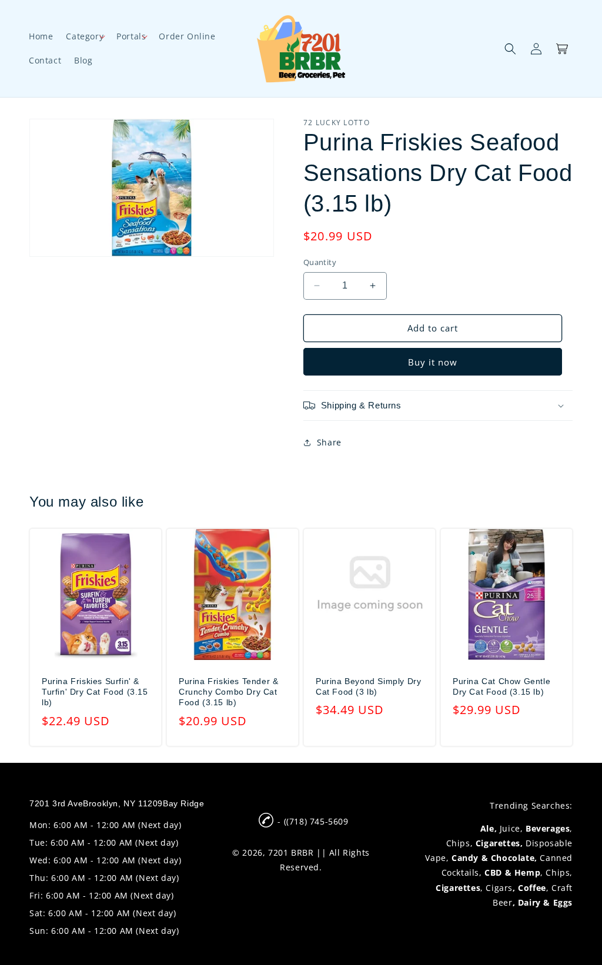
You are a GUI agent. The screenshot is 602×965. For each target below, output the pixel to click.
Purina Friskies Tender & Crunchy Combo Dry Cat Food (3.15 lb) (228, 691)
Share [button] (329, 442)
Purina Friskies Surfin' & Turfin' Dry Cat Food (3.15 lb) (95, 691)
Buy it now (432, 362)
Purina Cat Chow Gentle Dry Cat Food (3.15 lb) (501, 686)
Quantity (319, 262)
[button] (84, 36)
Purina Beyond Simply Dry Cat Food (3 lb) (368, 686)
